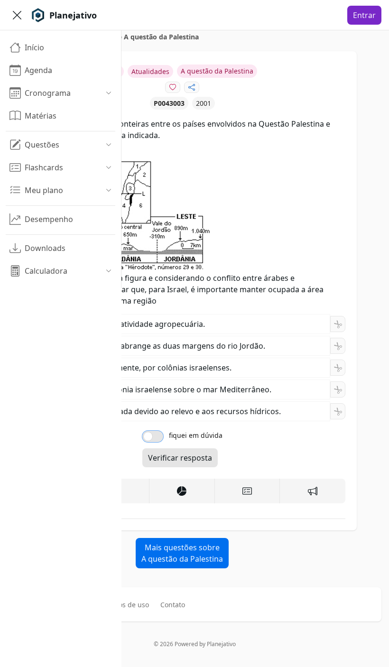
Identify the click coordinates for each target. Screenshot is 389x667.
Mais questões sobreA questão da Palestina (182, 553)
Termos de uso (125, 604)
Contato (172, 604)
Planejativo (221, 644)
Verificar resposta (180, 458)
